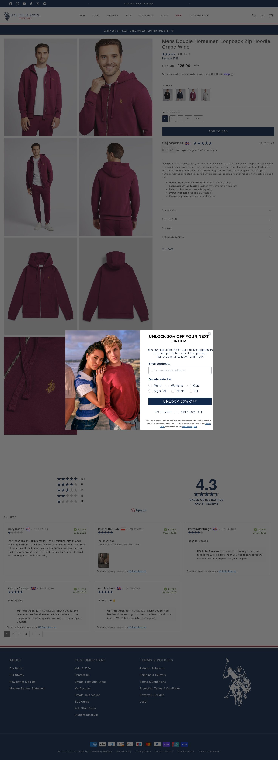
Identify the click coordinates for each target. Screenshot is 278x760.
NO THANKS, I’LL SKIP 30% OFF (179, 412)
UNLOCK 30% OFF (180, 401)
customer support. (189, 427)
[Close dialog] (209, 334)
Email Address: (159, 363)
